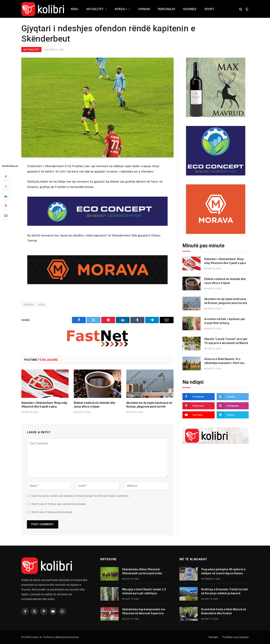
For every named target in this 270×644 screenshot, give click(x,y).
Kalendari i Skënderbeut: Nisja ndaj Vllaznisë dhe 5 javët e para (44, 404)
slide (42, 304)
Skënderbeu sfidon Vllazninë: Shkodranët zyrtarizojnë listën (142, 571)
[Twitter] (5, 186)
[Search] (240, 9)
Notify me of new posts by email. (52, 512)
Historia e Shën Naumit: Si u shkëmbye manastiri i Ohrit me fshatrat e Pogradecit (224, 361)
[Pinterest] (5, 206)
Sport (209, 9)
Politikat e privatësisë (236, 637)
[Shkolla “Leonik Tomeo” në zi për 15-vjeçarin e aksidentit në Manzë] (191, 343)
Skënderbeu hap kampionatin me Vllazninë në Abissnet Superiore (143, 611)
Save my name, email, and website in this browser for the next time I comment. (80, 495)
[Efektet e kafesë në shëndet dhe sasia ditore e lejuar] (97, 384)
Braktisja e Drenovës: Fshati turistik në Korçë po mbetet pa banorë (224, 591)
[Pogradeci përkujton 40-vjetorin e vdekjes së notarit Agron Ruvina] (188, 574)
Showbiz (189, 9)
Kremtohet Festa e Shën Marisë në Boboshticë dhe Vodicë (223, 611)
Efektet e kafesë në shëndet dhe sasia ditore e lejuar (94, 404)
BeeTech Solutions (67, 637)
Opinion (144, 9)
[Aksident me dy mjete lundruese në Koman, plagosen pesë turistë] (150, 384)
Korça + (121, 9)
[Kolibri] (42, 9)
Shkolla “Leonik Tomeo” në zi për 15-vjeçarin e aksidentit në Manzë (226, 341)
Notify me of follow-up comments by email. (58, 504)
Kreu (74, 9)
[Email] (5, 215)
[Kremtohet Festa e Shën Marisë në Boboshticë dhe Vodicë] (188, 614)
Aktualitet (95, 9)
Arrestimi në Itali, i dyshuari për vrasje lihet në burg (224, 321)
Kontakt (213, 637)
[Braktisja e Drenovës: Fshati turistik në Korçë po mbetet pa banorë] (188, 594)
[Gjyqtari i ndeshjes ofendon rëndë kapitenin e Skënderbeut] (97, 107)
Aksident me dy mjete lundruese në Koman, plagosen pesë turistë (149, 404)
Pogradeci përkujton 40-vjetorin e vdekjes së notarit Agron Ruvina (223, 571)
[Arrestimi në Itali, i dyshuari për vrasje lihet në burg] (191, 323)
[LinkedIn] (5, 196)
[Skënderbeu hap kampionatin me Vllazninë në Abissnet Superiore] (109, 614)
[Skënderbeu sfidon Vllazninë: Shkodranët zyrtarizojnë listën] (109, 574)
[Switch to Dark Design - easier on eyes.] (247, 9)
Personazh (166, 9)
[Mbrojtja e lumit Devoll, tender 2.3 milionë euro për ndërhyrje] (109, 594)
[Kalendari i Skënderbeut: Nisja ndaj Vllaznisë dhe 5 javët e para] (45, 384)
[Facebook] (5, 176)
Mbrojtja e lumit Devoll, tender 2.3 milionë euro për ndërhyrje (144, 591)
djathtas (28, 304)
